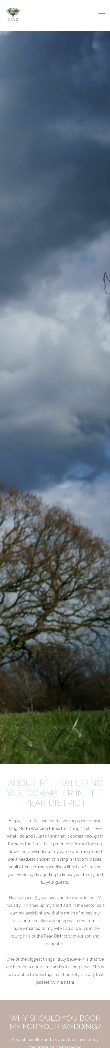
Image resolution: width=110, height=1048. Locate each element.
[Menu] (99, 15)
